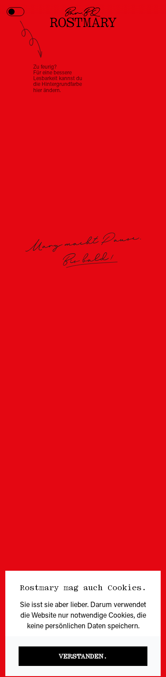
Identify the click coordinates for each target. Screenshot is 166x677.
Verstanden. (83, 656)
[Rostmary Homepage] (83, 17)
